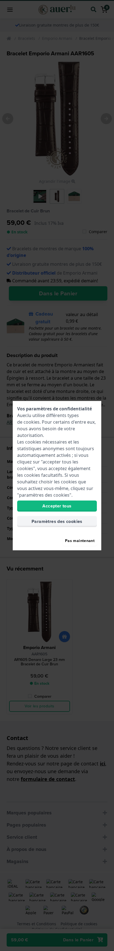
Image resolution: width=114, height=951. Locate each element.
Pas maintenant (80, 541)
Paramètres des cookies (57, 521)
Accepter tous (56, 506)
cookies (32, 422)
